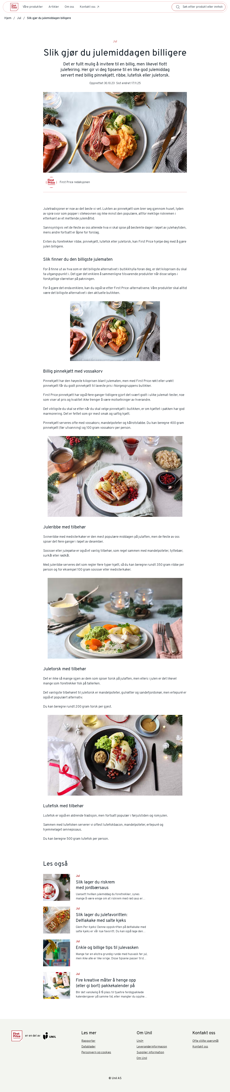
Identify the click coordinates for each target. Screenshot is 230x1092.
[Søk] (178, 7)
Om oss (69, 7)
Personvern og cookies (96, 1052)
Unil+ (140, 1041)
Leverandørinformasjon (152, 1047)
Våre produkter (33, 7)
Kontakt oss (87, 7)
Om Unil (142, 1058)
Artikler (54, 7)
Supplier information (150, 1052)
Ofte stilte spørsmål (205, 1041)
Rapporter (88, 1041)
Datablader (88, 1047)
